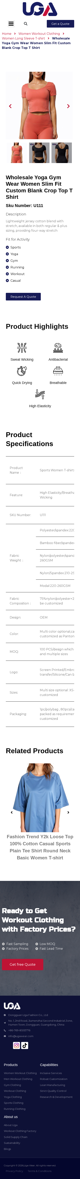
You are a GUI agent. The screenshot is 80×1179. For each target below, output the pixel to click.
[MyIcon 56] (16, 1045)
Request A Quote (23, 297)
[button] (60, 24)
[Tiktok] (24, 1045)
